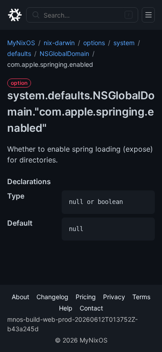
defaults (19, 53)
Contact (91, 308)
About (20, 297)
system (124, 42)
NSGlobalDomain (64, 53)
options (94, 42)
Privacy (114, 297)
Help (65, 308)
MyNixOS (21, 42)
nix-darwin (59, 42)
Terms (141, 297)
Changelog (52, 297)
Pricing (86, 297)
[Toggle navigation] (148, 15)
